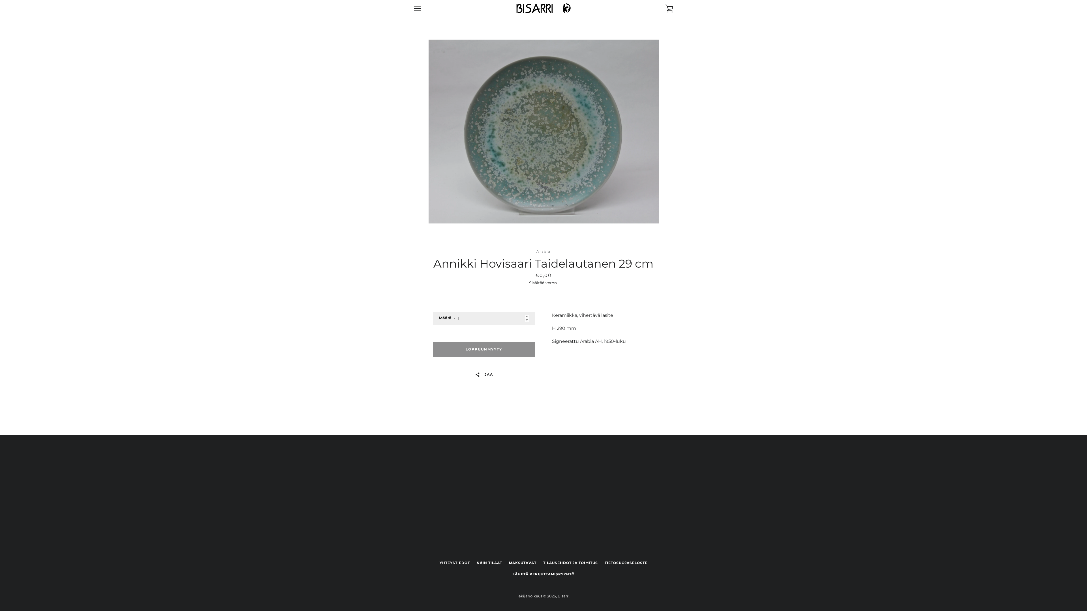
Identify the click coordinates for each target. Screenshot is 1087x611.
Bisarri (564, 596)
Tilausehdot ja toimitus (570, 563)
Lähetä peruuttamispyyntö (544, 574)
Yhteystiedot (455, 563)
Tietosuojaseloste (626, 563)
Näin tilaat (489, 563)
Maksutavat (522, 563)
